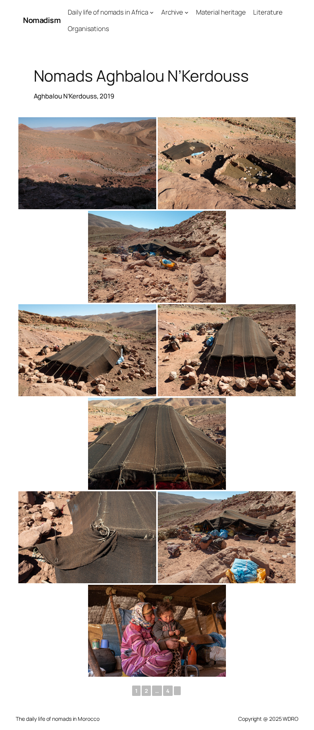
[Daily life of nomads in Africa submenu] (152, 12)
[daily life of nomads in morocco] (157, 631)
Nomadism (42, 20)
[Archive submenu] (186, 12)
